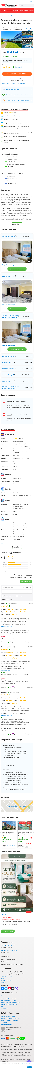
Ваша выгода (4, 1008)
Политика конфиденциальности (10, 1018)
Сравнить (22, 83)
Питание (3, 609)
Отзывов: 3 (18, 67)
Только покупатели (9, 596)
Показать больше (6, 626)
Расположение (5, 614)
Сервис (3, 612)
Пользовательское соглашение (9, 1020)
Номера (17, 609)
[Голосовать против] (12, 642)
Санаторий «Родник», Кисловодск (25, 833)
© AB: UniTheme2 (19, 1046)
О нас (2, 978)
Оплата (3, 996)
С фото (20, 596)
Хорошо (29, 1066)
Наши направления (6, 1024)
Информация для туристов (8, 998)
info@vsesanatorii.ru (6, 976)
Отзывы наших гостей (7, 980)
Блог (2, 1006)
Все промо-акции (7, 931)
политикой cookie (26, 1063)
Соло (4, 914)
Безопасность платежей (8, 1016)
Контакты (3, 982)
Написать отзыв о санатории (9, 1004)
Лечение (16, 612)
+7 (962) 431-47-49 (17, 78)
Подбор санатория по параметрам (10, 1002)
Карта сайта (4, 1022)
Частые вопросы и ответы (8, 1000)
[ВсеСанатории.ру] (9, 5)
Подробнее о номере (8, 265)
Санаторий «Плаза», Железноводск (8, 833)
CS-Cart (29, 1044)
